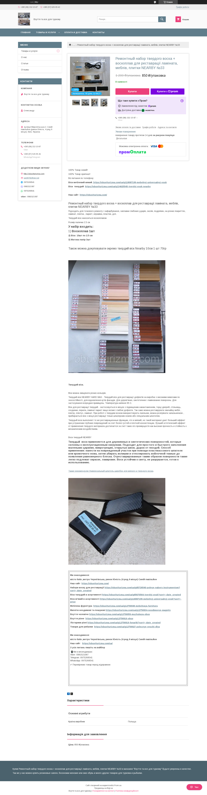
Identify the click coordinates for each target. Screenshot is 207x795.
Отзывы (25, 69)
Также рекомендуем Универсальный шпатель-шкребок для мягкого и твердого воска (110, 471)
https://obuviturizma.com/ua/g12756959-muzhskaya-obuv (119, 614)
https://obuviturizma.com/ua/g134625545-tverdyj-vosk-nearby (118, 186)
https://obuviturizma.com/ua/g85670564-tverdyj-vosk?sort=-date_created (141, 594)
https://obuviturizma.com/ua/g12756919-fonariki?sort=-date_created (123, 622)
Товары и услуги (46, 32)
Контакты (98, 32)
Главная (25, 32)
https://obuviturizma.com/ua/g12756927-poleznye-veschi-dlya (127, 626)
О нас (24, 57)
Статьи (24, 63)
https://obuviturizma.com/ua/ (97, 643)
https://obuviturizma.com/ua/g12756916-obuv (109, 618)
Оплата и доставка (75, 32)
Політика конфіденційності (127, 791)
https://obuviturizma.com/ (93, 195)
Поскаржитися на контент (103, 791)
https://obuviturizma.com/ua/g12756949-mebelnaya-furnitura (125, 606)
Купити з (162, 91)
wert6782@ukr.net (31, 178)
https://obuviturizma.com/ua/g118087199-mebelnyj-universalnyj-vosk (130, 182)
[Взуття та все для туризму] (24, 24)
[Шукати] (162, 19)
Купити (132, 91)
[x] (71, 694)
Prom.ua (117, 785)
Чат (197, 787)
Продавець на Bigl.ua (103, 788)
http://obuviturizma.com (34, 173)
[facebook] (68, 694)
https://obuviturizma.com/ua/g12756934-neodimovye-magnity (138, 610)
